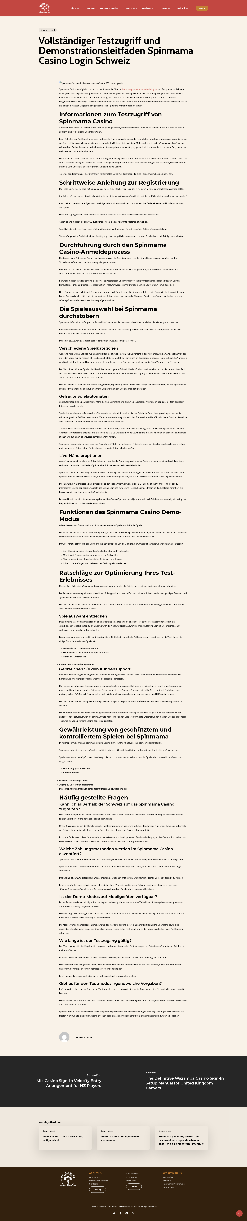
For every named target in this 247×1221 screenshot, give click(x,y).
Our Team (93, 1184)
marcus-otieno (83, 1037)
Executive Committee (98, 1180)
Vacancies (168, 1177)
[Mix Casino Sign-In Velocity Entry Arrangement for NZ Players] (61, 1081)
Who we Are (94, 1177)
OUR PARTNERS (133, 1173)
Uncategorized (48, 30)
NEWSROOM (131, 1177)
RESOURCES (131, 1180)
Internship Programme (174, 1184)
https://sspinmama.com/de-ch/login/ (139, 89)
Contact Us (168, 1187)
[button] (97, 1189)
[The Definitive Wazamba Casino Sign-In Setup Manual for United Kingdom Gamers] (185, 1081)
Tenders (167, 1180)
